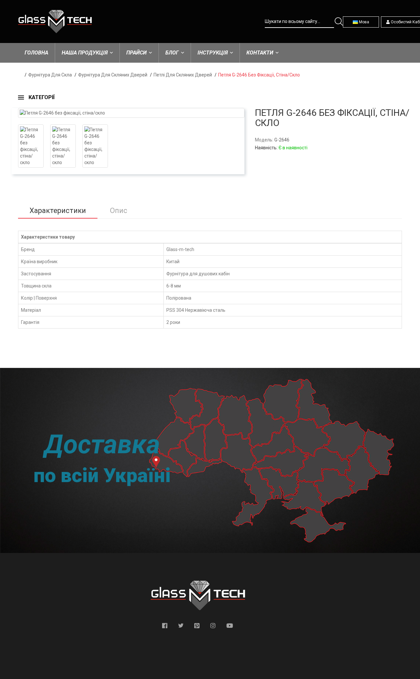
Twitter (180, 625)
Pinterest (197, 625)
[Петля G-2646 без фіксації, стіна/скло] (131, 113)
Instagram (213, 625)
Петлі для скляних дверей (183, 74)
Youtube (229, 625)
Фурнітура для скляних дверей (112, 74)
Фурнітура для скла (50, 74)
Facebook (164, 625)
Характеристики (58, 210)
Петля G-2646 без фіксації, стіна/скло (259, 74)
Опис (118, 210)
